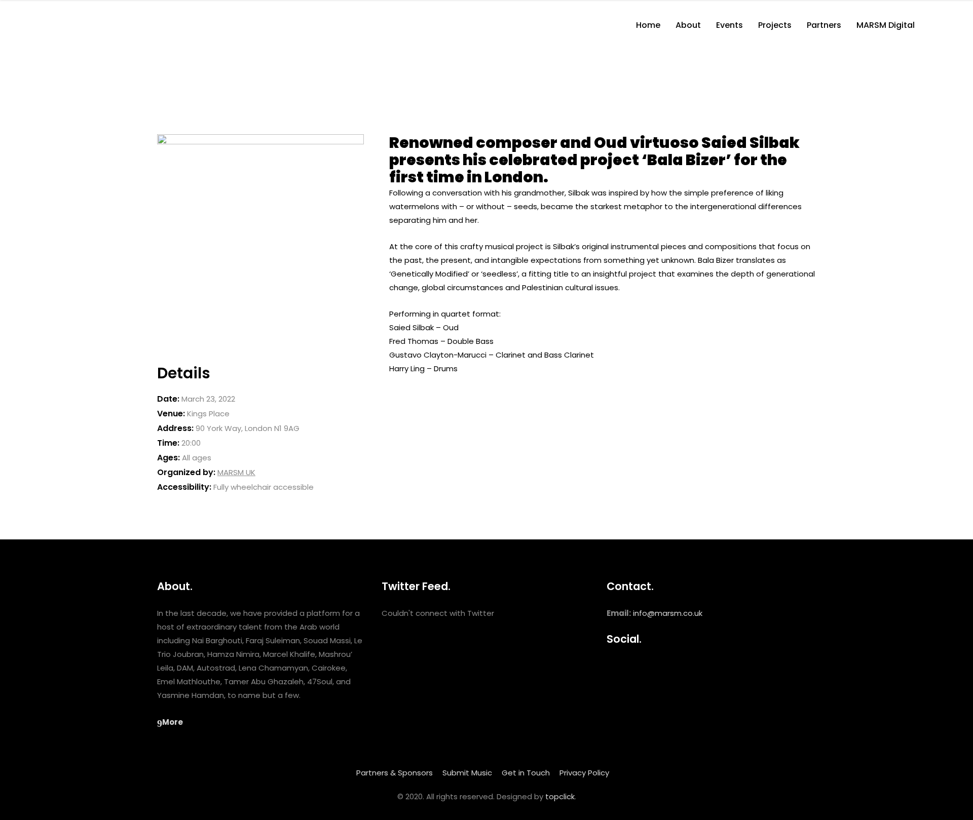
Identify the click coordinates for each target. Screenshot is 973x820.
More (172, 722)
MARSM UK (236, 472)
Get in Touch (526, 772)
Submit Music (467, 772)
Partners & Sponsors (394, 772)
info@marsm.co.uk (667, 613)
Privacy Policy (584, 772)
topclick (560, 796)
